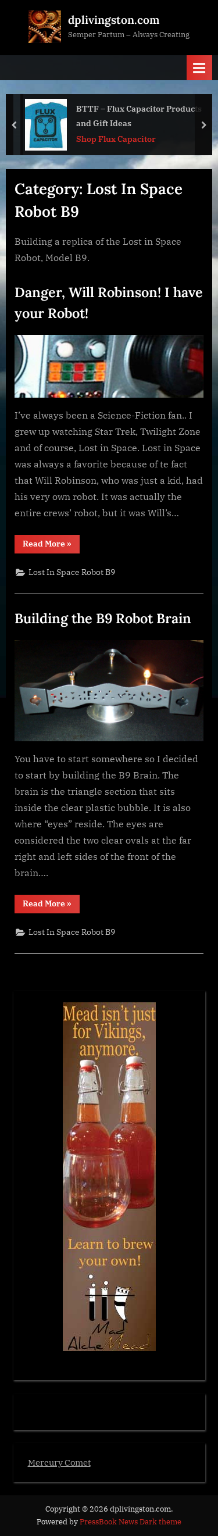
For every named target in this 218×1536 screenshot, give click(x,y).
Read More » (51, 545)
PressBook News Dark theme (130, 1522)
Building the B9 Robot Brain (103, 618)
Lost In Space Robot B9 (71, 572)
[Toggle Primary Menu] (199, 67)
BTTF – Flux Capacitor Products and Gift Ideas (139, 115)
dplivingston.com (113, 20)
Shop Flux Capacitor (116, 139)
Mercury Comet (59, 1462)
